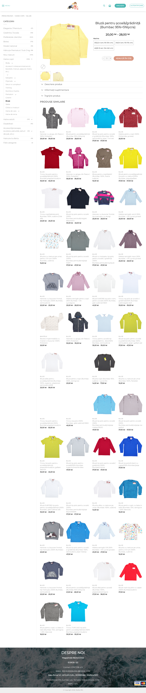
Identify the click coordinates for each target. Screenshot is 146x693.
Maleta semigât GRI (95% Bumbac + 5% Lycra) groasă (103, 549)
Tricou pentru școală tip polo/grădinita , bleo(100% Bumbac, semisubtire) (102, 341)
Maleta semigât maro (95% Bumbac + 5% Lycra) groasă (130, 257)
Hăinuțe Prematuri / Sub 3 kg (16, 50)
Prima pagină (7, 16)
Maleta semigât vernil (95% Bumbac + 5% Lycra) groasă (130, 215)
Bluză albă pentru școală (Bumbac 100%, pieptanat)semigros (102, 590)
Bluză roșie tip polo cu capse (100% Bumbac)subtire (130, 589)
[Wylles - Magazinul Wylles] (73, 5)
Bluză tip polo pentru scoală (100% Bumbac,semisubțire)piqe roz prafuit (130, 424)
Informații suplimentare (57, 90)
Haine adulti (8, 119)
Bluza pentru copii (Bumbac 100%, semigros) (77, 380)
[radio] (104, 42)
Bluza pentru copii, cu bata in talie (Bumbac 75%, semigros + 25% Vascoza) (130, 507)
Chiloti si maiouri (12, 108)
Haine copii (19, 16)
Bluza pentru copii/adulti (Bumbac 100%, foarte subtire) (102, 176)
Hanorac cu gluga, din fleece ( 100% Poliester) (52, 135)
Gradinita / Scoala (11, 33)
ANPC (70, 684)
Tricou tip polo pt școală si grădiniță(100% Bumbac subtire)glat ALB (129, 301)
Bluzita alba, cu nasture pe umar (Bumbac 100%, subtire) (104, 506)
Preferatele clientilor (12, 37)
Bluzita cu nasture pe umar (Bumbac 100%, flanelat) (129, 380)
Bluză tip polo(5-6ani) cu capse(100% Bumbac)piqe (129, 464)
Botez (6, 41)
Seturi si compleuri (13, 84)
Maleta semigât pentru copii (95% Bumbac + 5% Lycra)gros (77, 301)
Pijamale (9, 81)
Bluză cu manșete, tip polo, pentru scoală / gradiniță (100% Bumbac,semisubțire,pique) (103, 259)
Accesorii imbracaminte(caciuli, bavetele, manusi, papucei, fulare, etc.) (19, 69)
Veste (8, 104)
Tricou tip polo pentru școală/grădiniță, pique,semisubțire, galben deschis (50, 466)
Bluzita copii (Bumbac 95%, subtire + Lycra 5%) (103, 380)
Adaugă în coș (124, 58)
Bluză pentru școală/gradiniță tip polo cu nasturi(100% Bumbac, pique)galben (130, 176)
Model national (10, 46)
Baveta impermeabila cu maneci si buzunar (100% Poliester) (50, 341)
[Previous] (44, 45)
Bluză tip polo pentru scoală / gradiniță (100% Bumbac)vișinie (104, 465)
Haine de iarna (11, 114)
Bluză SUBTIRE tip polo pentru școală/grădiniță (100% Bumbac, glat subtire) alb (52, 507)
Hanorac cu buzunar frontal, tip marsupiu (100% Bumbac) (51, 549)
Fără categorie (9, 143)
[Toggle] (31, 59)
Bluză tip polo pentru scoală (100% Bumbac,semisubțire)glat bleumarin (77, 217)
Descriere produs (53, 84)
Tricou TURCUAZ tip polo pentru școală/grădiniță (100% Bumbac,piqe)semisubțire (78, 630)
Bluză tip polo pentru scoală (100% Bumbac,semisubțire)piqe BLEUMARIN (77, 508)
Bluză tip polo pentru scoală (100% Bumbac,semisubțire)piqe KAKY (77, 259)
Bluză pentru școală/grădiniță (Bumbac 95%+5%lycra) (78, 135)
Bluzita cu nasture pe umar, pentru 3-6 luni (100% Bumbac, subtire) (51, 258)
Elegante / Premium (12, 28)
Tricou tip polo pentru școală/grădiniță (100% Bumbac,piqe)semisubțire (50, 176)
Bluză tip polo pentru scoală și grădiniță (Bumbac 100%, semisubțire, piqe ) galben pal (130, 341)
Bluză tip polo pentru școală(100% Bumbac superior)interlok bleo (74, 465)
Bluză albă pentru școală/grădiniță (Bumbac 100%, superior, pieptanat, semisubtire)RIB (50, 382)
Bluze (28, 16)
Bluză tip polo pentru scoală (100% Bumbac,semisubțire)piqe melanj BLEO (103, 424)
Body (8, 63)
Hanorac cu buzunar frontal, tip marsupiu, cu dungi (103, 215)
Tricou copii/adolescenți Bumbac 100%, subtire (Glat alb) (51, 216)
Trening (9, 88)
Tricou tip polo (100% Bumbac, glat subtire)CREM (77, 422)
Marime (96, 38)
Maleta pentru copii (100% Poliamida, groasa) (129, 135)
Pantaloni (9, 94)
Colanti (8, 98)
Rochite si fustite (12, 91)
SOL (76, 684)
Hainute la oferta (11, 138)
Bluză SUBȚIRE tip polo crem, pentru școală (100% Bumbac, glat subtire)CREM (104, 301)
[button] (6, 5)
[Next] (86, 45)
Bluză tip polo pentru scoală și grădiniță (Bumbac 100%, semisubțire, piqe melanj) (77, 550)
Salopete (9, 78)
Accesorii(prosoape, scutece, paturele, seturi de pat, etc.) (14, 131)
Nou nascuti (8, 55)
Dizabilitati (8, 124)
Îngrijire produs (52, 96)
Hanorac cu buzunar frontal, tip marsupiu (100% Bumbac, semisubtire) (51, 301)
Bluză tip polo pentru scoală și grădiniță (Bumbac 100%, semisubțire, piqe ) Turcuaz (103, 136)
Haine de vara (11, 111)
